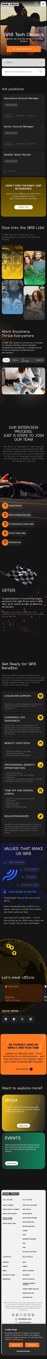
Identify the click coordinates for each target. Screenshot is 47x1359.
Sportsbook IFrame (30, 1220)
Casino (25, 1233)
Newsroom (6, 1282)
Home (6, 360)
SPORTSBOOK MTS (29, 1229)
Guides (25, 1269)
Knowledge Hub (28, 1296)
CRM (24, 1237)
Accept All (32, 1345)
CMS (24, 1250)
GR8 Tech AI (27, 1212)
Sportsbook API (28, 1225)
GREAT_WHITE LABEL (9, 1226)
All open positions (22, 49)
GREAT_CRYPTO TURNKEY (11, 1212)
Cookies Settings (23, 1351)
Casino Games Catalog (31, 1291)
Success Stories (9, 1277)
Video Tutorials (28, 1273)
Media (5, 1273)
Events (5, 1269)
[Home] (10, 3)
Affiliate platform (29, 1254)
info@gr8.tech (24, 1322)
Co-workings (25, 360)
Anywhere (39, 360)
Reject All (16, 1345)
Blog (24, 1265)
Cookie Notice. (17, 1339)
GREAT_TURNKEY (8, 1208)
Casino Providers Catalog (29, 1287)
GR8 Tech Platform (30, 1208)
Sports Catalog (29, 1282)
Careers (6, 1265)
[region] (24, 1339)
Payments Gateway (29, 1242)
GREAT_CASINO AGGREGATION (7, 1221)
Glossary (26, 1277)
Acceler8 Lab (27, 1300)
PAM (24, 1246)
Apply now (28, 105)
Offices (15, 360)
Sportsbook (27, 1216)
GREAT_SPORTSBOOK (10, 1216)
